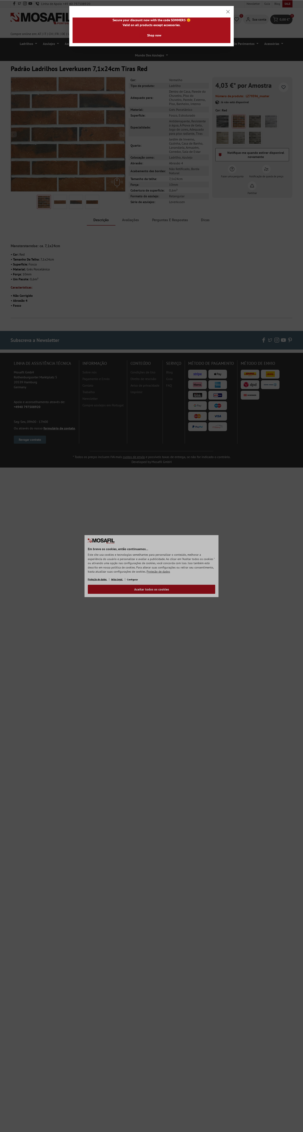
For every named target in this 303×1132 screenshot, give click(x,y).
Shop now (154, 35)
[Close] (227, 11)
